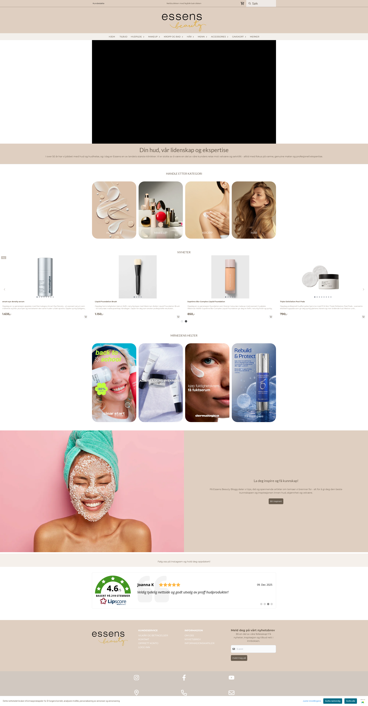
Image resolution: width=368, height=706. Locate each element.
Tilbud (123, 36)
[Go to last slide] (4, 289)
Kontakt (143, 639)
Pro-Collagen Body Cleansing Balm (203, 301)
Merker (254, 36)
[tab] (182, 321)
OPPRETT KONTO (148, 643)
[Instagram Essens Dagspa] (136, 678)
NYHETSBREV (193, 639)
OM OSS (189, 635)
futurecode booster (288, 301)
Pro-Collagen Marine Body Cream (110, 301)
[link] (184, 591)
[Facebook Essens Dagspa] (184, 678)
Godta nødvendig (332, 701)
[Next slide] (363, 289)
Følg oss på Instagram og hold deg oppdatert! (184, 561)
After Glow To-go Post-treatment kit (18, 301)
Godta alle (350, 701)
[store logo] (184, 22)
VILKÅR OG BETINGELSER (153, 635)
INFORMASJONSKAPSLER (199, 643)
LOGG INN (144, 647)
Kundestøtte (98, 3)
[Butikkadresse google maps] (136, 693)
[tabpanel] (45, 288)
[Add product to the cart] (85, 317)
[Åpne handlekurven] (242, 3)
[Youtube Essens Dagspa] (231, 678)
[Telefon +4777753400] (184, 693)
